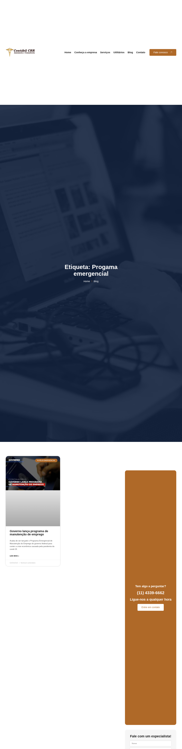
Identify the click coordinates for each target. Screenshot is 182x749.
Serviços (105, 52)
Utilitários (118, 52)
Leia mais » (14, 556)
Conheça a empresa (85, 52)
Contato (140, 52)
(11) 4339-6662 (150, 593)
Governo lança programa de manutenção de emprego (29, 532)
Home (67, 52)
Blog (130, 52)
